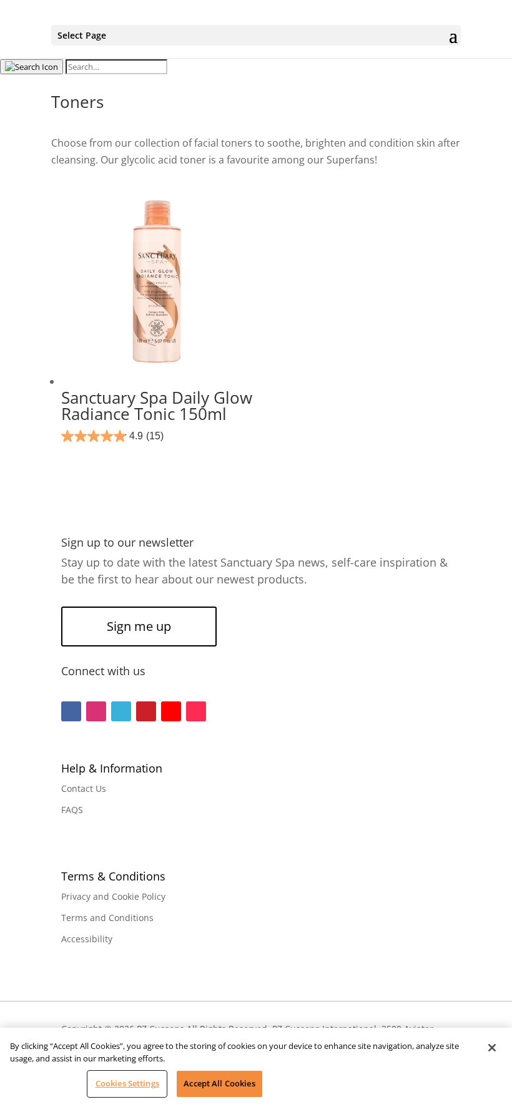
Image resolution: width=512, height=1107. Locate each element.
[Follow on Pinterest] (146, 711)
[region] (256, 1067)
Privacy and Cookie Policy (113, 896)
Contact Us (83, 788)
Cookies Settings (127, 1083)
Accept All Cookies (219, 1083)
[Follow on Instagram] (96, 711)
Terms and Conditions (107, 918)
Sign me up (139, 626)
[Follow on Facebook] (71, 711)
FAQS (72, 810)
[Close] (492, 1047)
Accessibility (86, 939)
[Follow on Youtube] (171, 711)
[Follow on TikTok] (196, 711)
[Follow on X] (121, 711)
